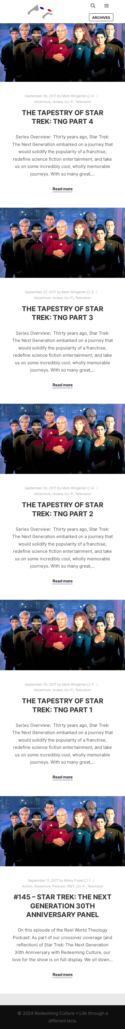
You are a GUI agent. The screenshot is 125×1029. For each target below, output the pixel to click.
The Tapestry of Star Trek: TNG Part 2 (62, 509)
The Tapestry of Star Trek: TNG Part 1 (62, 705)
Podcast (58, 886)
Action (27, 886)
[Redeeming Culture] (41, 11)
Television (83, 102)
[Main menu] (106, 6)
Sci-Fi (69, 102)
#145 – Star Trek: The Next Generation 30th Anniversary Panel (63, 906)
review (57, 102)
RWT (70, 886)
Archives (101, 17)
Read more (63, 188)
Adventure (42, 102)
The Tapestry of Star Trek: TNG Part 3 (62, 313)
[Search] (93, 6)
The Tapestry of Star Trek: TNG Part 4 (62, 117)
